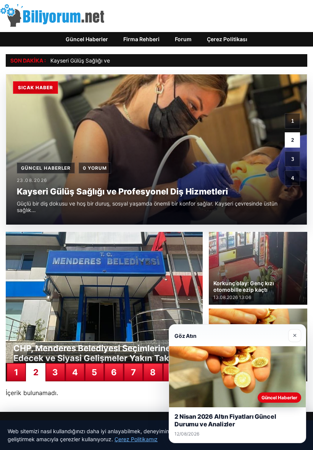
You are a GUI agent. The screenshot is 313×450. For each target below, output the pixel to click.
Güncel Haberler (87, 39)
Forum (183, 39)
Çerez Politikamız (136, 439)
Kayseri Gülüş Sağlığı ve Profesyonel (95, 60)
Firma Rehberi (141, 39)
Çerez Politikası (227, 39)
